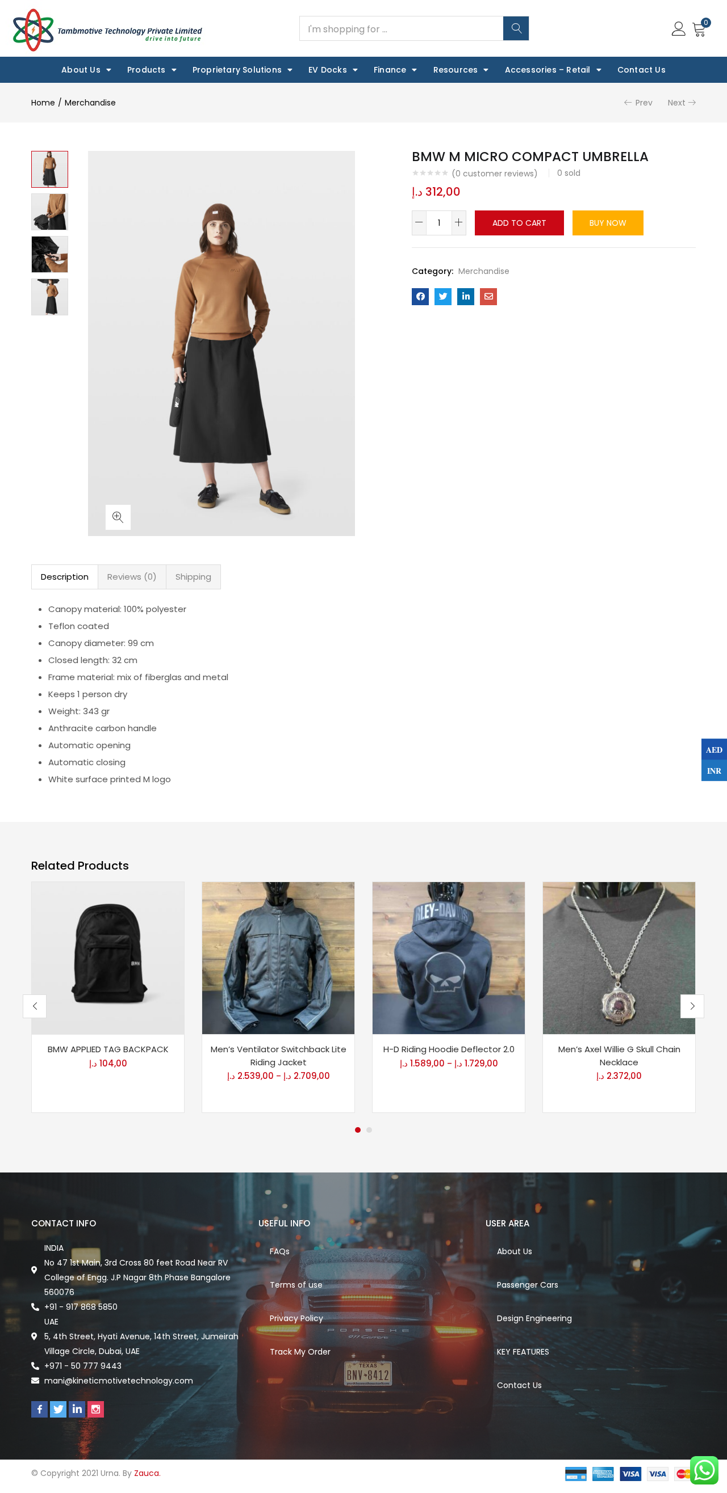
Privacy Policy (296, 1318)
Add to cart (519, 223)
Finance (390, 69)
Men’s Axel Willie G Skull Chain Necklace (619, 1055)
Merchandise (90, 102)
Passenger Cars (527, 1284)
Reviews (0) (132, 577)
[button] (699, 28)
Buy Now (608, 223)
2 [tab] (369, 1130)
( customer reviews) (495, 174)
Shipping (193, 577)
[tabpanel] (108, 997)
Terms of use (296, 1284)
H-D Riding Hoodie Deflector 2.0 (449, 1049)
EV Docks (327, 69)
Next (677, 102)
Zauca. (147, 1473)
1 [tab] (358, 1130)
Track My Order (300, 1351)
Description (65, 577)
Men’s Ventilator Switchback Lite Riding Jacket (278, 1055)
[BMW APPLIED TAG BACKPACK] (108, 957)
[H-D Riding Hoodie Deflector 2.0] (449, 957)
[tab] (64, 576)
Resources (455, 69)
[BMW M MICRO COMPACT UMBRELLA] (420, 296)
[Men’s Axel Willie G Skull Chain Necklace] (619, 957)
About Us (81, 69)
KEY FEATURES (523, 1351)
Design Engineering (534, 1318)
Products (146, 69)
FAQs (280, 1251)
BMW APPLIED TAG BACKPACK (108, 1049)
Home (43, 102)
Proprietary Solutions (237, 69)
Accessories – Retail (548, 69)
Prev (644, 102)
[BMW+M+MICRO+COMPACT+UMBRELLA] (443, 296)
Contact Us (641, 69)
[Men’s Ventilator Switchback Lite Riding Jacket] (278, 957)
